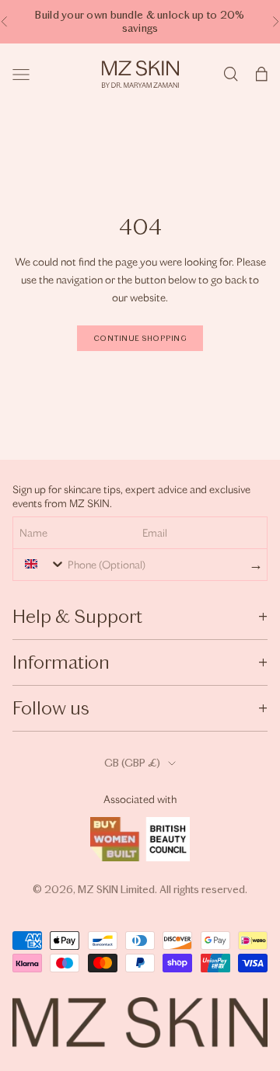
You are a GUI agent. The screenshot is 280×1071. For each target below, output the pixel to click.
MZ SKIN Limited (116, 889)
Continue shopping (140, 338)
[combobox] (41, 564)
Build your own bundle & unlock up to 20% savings (139, 22)
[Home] (140, 74)
